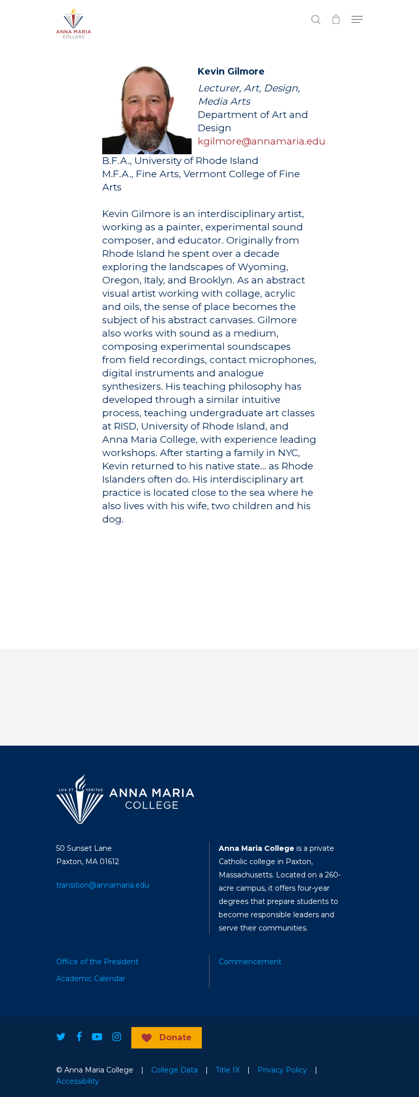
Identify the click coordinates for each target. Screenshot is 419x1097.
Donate (175, 1037)
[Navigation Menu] (357, 19)
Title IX (228, 1070)
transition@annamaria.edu (102, 885)
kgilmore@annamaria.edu (261, 141)
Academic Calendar (90, 978)
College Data (174, 1070)
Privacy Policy (282, 1070)
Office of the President (97, 961)
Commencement (250, 961)
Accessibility (77, 1081)
